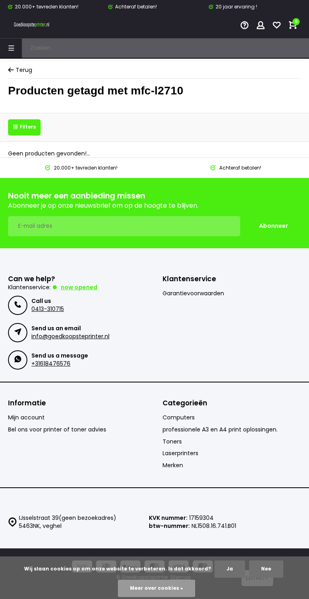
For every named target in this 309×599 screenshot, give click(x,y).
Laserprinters (180, 453)
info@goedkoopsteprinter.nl (70, 336)
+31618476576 (50, 364)
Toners (172, 442)
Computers (179, 417)
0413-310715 (47, 309)
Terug (24, 70)
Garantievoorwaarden (193, 293)
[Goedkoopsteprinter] (32, 26)
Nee (266, 569)
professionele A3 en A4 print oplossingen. (220, 429)
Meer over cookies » (156, 588)
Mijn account (26, 417)
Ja (230, 569)
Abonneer (273, 226)
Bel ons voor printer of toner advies (57, 429)
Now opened (79, 287)
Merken (173, 465)
